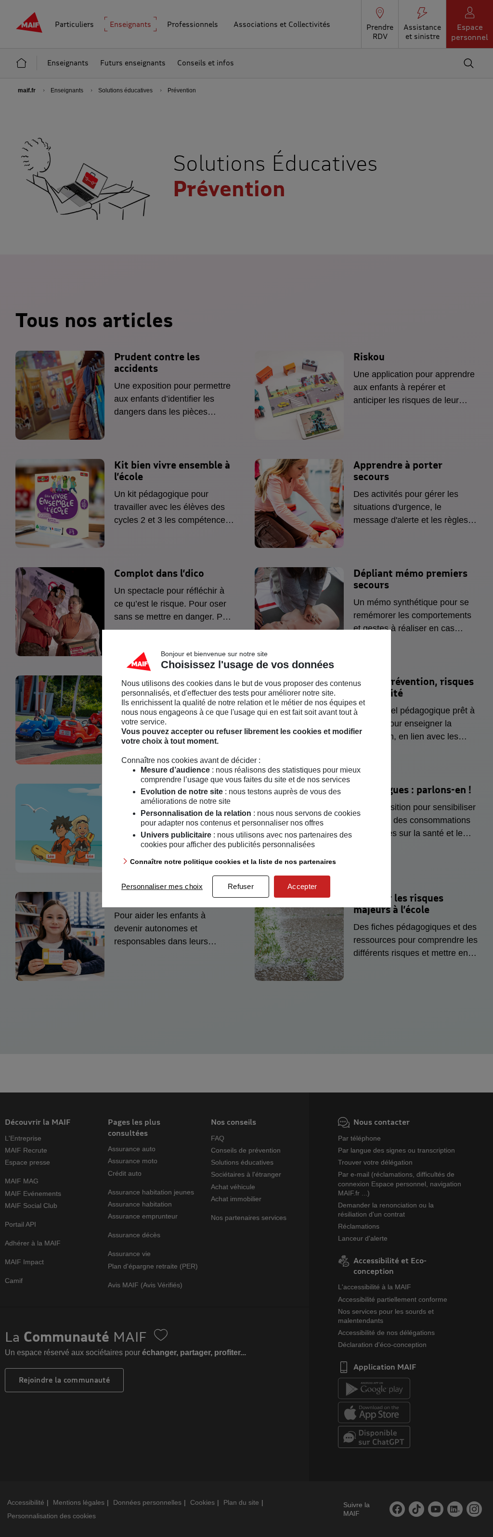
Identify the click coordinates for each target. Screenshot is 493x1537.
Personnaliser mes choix (162, 886)
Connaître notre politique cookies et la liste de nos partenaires (233, 861)
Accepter (302, 886)
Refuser (241, 886)
